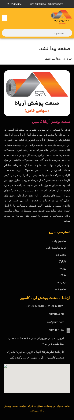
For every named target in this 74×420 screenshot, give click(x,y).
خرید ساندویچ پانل (56, 247)
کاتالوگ (62, 261)
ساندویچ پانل (59, 240)
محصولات (61, 254)
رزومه (62, 268)
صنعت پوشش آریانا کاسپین (51, 122)
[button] (4, 18)
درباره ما (61, 281)
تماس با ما (60, 288)
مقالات (62, 275)
